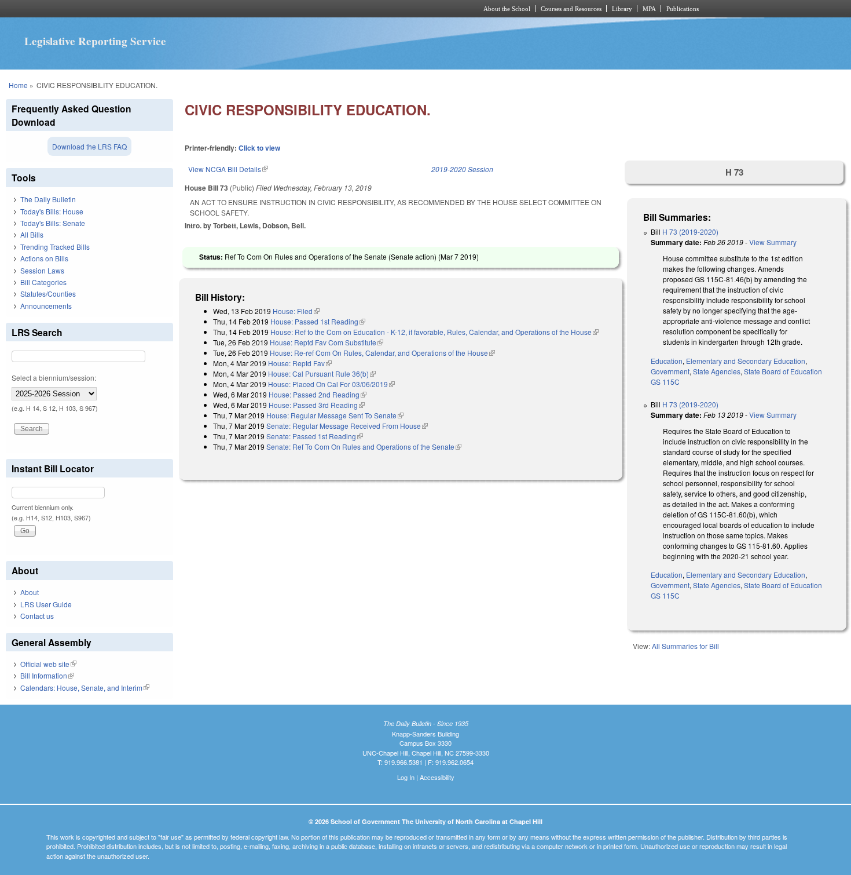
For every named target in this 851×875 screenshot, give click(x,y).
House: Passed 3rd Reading (317, 405)
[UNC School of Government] (272, 8)
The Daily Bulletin (48, 199)
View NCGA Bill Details (228, 169)
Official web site (48, 664)
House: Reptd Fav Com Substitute (326, 342)
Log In (406, 777)
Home (18, 85)
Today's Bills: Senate (52, 223)
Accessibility (437, 777)
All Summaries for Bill (685, 646)
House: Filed (296, 311)
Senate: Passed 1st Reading (314, 436)
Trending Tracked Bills (55, 246)
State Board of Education (783, 371)
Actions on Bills (44, 258)
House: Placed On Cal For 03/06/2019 (331, 384)
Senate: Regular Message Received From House (347, 426)
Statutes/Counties (48, 293)
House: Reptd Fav (300, 363)
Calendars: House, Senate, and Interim (84, 687)
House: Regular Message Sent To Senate (335, 415)
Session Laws (42, 270)
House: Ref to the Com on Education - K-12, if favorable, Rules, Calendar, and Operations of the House (434, 332)
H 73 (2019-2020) (690, 231)
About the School (506, 8)
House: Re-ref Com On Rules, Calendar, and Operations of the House (382, 353)
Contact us (37, 616)
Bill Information (47, 675)
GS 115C (665, 382)
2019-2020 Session (462, 169)
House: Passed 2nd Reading (317, 394)
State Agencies (716, 371)
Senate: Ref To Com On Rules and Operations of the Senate (363, 446)
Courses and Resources (571, 8)
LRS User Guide (46, 604)
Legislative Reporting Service (95, 41)
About (29, 592)
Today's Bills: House (51, 211)
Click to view (259, 148)
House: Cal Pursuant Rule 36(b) (322, 373)
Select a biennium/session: (54, 377)
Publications (682, 8)
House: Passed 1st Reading (317, 321)
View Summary (773, 242)
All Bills (31, 234)
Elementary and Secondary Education (745, 361)
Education (667, 361)
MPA (649, 8)
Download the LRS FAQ (89, 146)
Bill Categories (43, 282)
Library (622, 8)
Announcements (46, 306)
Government (670, 371)
